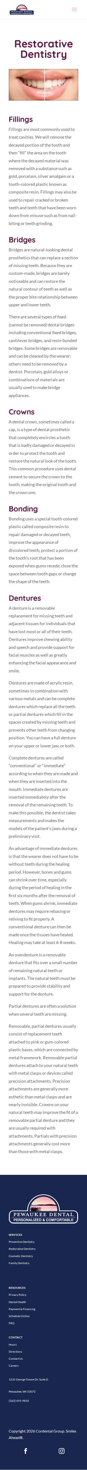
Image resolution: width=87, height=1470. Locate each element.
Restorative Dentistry (22, 1249)
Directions (15, 1351)
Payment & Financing (22, 1309)
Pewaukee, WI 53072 (22, 1391)
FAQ (11, 1323)
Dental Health (17, 1302)
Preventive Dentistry (22, 1242)
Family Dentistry (19, 1263)
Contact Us (16, 1358)
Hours (13, 1344)
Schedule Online (19, 1316)
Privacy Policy (17, 1295)
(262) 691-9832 (19, 1400)
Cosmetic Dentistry (21, 1256)
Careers (14, 1365)
